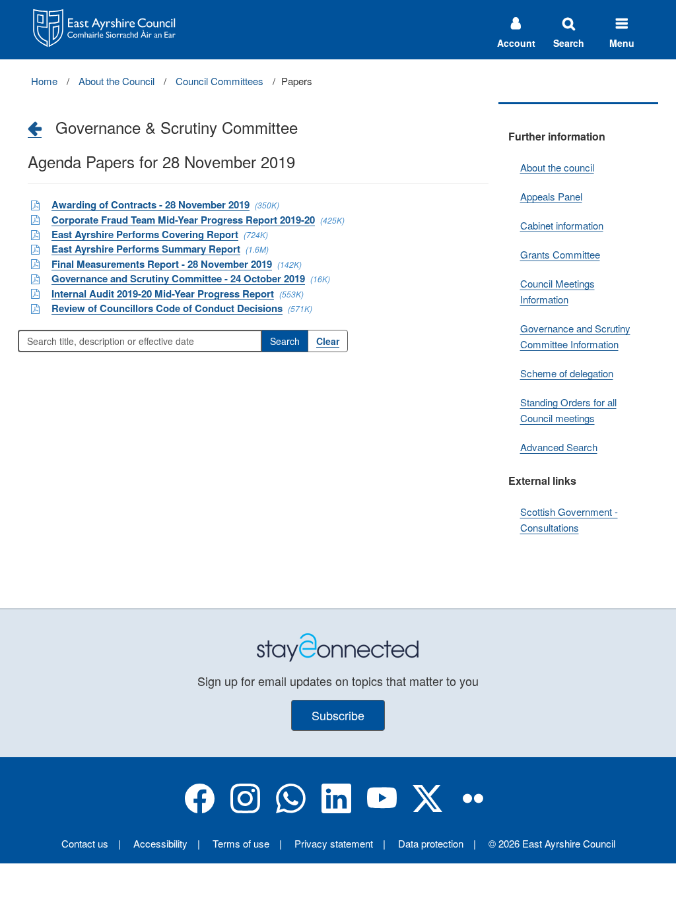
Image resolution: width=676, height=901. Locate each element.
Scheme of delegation (566, 373)
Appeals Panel (551, 196)
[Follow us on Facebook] (200, 809)
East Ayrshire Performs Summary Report (145, 248)
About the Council (116, 81)
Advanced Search (558, 447)
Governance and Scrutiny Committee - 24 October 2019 (178, 278)
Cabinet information (561, 225)
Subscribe (338, 715)
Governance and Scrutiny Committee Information (575, 336)
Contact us (84, 843)
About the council (557, 167)
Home (44, 81)
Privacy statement (333, 843)
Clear (327, 341)
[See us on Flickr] (473, 809)
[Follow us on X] (427, 809)
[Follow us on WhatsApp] (291, 809)
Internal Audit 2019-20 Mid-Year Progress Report (162, 293)
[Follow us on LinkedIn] (336, 809)
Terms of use (241, 843)
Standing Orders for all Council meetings (568, 410)
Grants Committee (560, 254)
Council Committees (219, 81)
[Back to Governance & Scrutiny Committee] (35, 128)
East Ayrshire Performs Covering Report (144, 234)
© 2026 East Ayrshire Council (552, 843)
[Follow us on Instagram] (245, 809)
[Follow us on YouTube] (382, 809)
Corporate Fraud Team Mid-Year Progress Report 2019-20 (183, 219)
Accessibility (160, 843)
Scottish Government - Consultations (569, 519)
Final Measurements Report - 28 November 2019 (161, 264)
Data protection (430, 843)
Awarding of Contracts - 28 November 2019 (150, 204)
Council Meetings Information (557, 291)
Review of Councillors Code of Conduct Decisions (167, 308)
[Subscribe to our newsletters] (338, 646)
